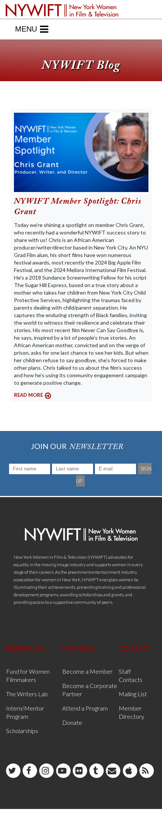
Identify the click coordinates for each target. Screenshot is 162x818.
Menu (26, 29)
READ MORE (28, 395)
